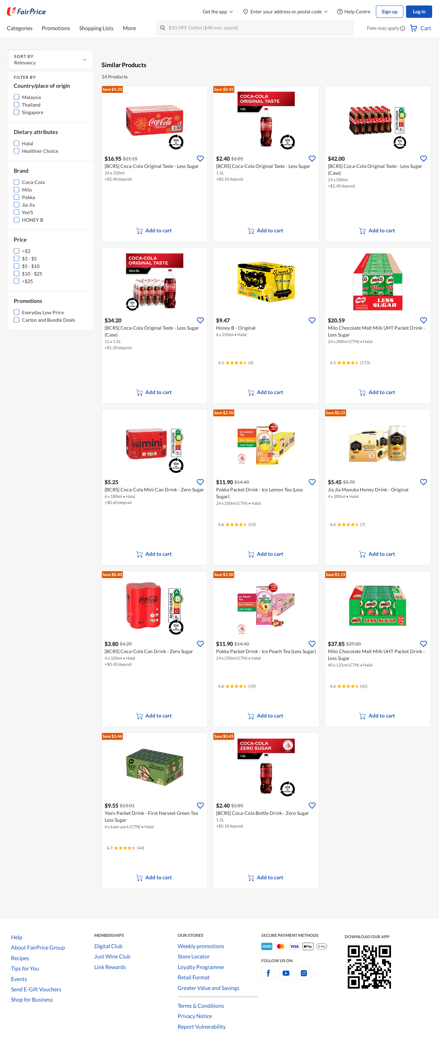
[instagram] (304, 977)
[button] (402, 29)
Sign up (390, 11)
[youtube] (286, 977)
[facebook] (268, 977)
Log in (419, 11)
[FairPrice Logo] (26, 11)
